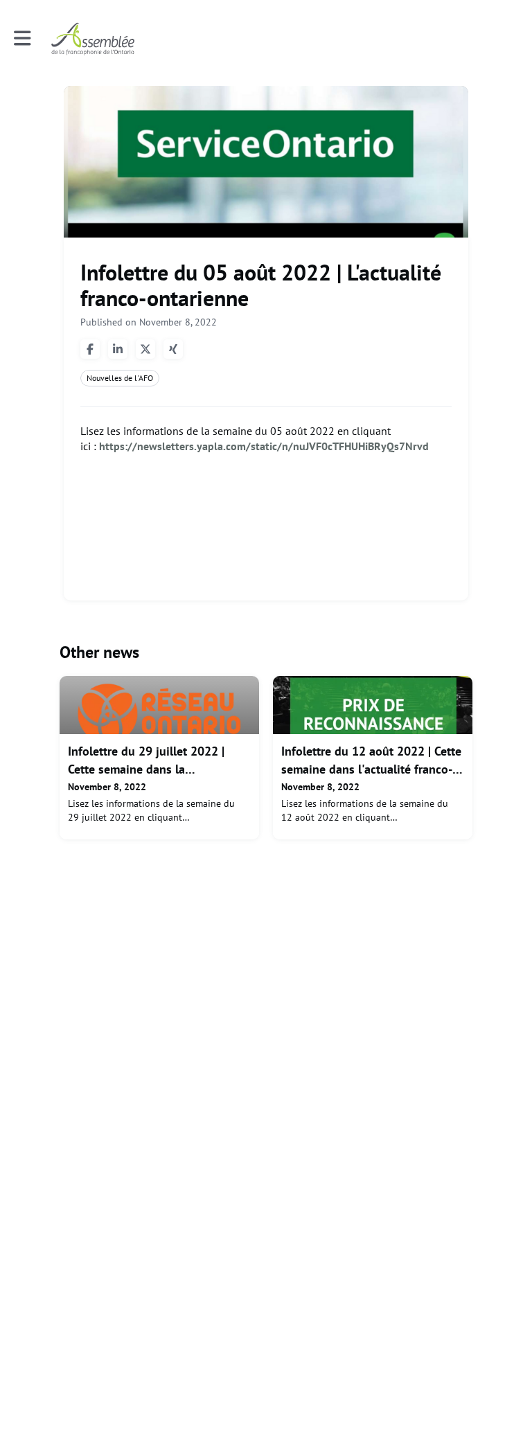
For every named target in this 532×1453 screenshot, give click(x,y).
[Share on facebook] (90, 349)
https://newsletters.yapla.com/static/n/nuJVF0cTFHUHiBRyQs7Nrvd (264, 446)
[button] (22, 38)
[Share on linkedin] (117, 349)
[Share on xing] (173, 349)
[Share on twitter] (145, 349)
